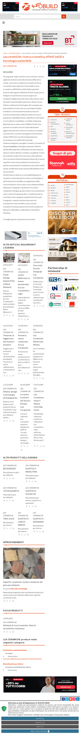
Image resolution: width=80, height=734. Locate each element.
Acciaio (53, 185)
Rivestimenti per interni (13, 664)
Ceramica (9, 653)
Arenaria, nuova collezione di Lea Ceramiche (23, 341)
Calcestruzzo (54, 193)
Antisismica (54, 119)
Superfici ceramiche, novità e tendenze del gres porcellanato (23, 583)
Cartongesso (54, 195)
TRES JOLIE (8, 518)
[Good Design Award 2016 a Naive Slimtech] (9, 257)
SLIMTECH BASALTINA (31, 470)
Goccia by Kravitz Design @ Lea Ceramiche (38, 271)
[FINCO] (72, 296)
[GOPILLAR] (55, 304)
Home (5, 53)
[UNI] (55, 288)
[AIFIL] (72, 304)
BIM (52, 126)
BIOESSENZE (9, 468)
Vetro (67, 205)
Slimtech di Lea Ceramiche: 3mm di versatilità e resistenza (19, 627)
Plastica (68, 192)
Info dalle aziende (14, 53)
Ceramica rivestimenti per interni (18, 667)
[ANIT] (72, 288)
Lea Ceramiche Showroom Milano (38, 340)
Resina (68, 199)
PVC (67, 194)
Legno (67, 187)
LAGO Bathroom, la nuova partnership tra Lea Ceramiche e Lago (24, 284)
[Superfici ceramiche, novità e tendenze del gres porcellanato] (24, 563)
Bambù (52, 190)
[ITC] (55, 279)
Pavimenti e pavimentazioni (15, 650)
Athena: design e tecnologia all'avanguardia (10, 394)
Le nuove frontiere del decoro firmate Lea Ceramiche (25, 402)
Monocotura (12, 670)
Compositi (53, 203)
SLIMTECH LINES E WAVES (23, 521)
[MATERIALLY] (72, 279)
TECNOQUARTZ (11, 491)
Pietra (67, 189)
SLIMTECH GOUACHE (31, 492)
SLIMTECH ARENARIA (38, 520)
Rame (67, 197)
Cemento (53, 198)
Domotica (53, 129)
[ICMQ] (55, 296)
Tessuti (68, 202)
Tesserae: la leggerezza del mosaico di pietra (8, 340)
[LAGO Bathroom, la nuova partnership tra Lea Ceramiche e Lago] (24, 258)
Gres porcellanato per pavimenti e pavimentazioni (22, 659)
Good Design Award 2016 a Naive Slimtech (9, 280)
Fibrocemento (69, 184)
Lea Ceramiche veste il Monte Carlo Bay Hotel (39, 402)
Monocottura (13, 656)
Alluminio (53, 188)
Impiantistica (54, 135)
